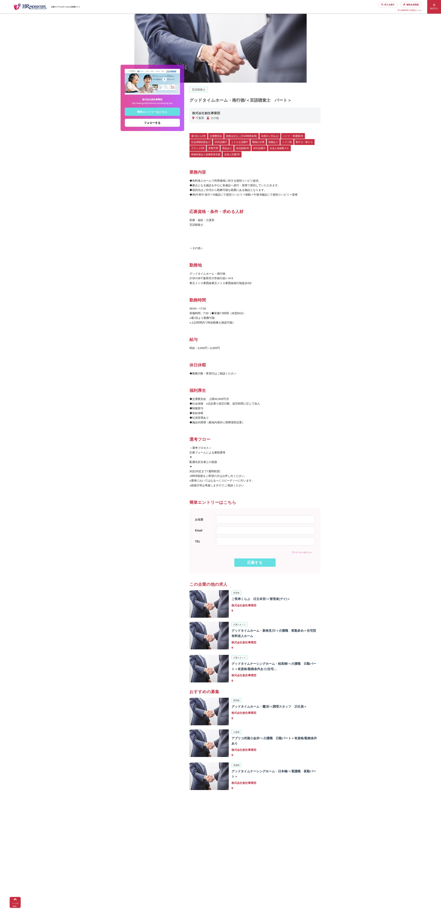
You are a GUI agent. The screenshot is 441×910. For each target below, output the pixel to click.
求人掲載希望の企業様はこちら (410, 10)
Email (198, 530)
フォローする (152, 122)
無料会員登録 (412, 4)
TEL (197, 541)
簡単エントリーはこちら (152, 112)
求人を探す (389, 4)
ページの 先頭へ (15, 904)
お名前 (199, 519)
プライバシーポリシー (301, 552)
